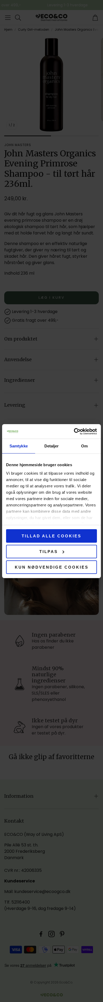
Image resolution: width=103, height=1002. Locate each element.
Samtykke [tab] (19, 446)
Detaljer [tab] (51, 446)
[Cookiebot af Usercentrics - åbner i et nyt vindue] (74, 431)
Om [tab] (84, 446)
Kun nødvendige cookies (51, 567)
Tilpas (48, 551)
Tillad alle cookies (51, 536)
